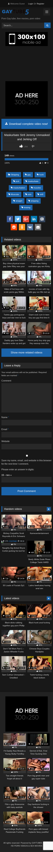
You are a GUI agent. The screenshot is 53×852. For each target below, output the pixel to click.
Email (5, 429)
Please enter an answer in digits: (17, 469)
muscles (37, 188)
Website (5, 441)
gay (29, 174)
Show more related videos (26, 352)
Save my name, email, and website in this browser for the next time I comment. (26, 462)
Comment (6, 380)
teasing (27, 207)
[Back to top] (44, 843)
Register (40, 4)
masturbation (19, 188)
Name (5, 417)
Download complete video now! (28, 123)
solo (29, 194)
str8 (41, 194)
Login (30, 4)
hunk (41, 174)
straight (19, 201)
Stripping (15, 174)
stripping (34, 201)
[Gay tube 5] (21, 12)
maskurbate (33, 181)
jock (17, 181)
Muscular (15, 194)
